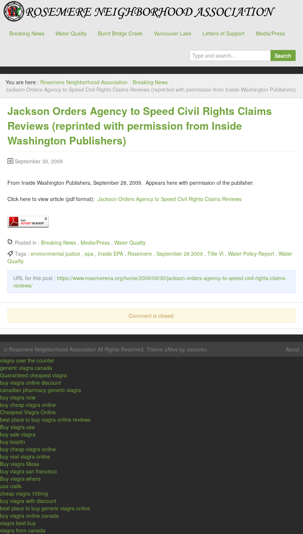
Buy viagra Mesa (19, 463)
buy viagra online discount (30, 382)
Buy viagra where (20, 478)
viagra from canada (22, 530)
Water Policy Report (251, 253)
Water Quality (71, 33)
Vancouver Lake (172, 33)
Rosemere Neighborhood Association (138, 11)
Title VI (215, 253)
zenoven (197, 349)
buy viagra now (17, 397)
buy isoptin (12, 441)
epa (89, 253)
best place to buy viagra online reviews (45, 419)
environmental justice (55, 253)
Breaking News (26, 33)
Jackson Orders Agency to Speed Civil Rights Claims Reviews (170, 199)
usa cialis (10, 486)
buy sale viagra (17, 434)
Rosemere (139, 253)
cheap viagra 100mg (24, 493)
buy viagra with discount (28, 500)
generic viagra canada (26, 367)
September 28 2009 (179, 253)
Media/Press (270, 33)
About (292, 349)
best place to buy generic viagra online (45, 508)
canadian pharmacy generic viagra (40, 390)
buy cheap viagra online (28, 404)
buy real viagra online (25, 456)
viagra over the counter (27, 360)
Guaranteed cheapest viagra (33, 375)
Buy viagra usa (17, 427)
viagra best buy (18, 523)
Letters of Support (223, 33)
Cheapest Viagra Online (28, 412)
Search (283, 55)
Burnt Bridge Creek (120, 33)
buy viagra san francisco (28, 471)
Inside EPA (110, 253)
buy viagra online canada (29, 515)
